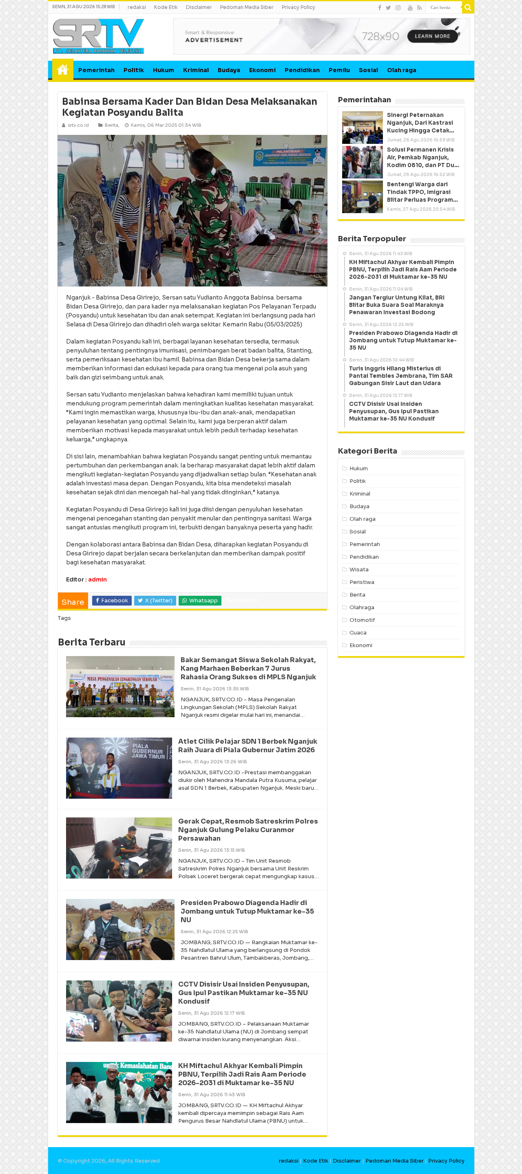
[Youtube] (410, 8)
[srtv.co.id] (98, 35)
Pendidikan (302, 70)
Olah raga (401, 70)
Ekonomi (262, 70)
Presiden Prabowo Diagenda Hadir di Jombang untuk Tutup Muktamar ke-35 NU (247, 911)
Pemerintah (96, 70)
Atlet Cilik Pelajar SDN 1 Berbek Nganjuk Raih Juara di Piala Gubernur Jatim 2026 (247, 745)
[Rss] (419, 8)
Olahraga (361, 607)
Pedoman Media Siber (247, 7)
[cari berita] (468, 7)
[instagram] (398, 8)
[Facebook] (379, 8)
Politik (134, 70)
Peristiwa (361, 582)
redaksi (137, 7)
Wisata (359, 569)
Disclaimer (199, 7)
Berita (111, 125)
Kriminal (196, 70)
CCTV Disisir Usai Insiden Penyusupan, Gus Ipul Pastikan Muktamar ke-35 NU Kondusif (243, 993)
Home (62, 69)
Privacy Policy (298, 7)
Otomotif (362, 620)
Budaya (229, 70)
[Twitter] (388, 8)
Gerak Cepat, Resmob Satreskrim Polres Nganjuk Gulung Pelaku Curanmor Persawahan (248, 830)
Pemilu (339, 70)
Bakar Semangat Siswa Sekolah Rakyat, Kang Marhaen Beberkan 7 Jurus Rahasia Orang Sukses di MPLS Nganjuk (248, 668)
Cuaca (358, 632)
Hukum (163, 70)
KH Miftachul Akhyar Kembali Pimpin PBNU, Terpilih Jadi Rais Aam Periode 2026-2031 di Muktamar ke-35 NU (242, 1074)
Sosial (368, 70)
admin (97, 579)
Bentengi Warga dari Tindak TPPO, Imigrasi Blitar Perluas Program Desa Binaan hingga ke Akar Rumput (420, 200)
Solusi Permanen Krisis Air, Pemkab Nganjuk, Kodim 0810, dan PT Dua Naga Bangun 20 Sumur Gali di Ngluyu (422, 165)
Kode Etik (166, 7)
